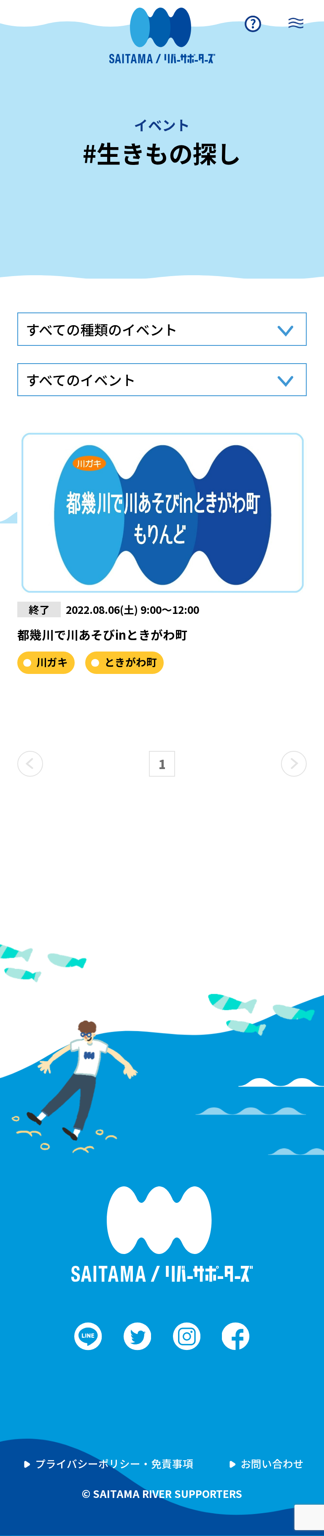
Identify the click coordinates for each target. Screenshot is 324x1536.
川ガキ (52, 661)
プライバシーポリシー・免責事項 (114, 1463)
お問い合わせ (272, 1463)
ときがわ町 (130, 661)
